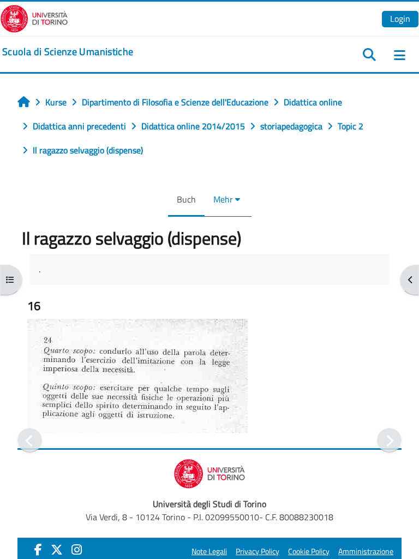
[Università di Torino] (34, 17)
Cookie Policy (309, 551)
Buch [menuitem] (186, 199)
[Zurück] (29, 440)
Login (400, 18)
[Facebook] (38, 549)
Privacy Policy (257, 551)
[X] (56, 549)
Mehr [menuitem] (223, 199)
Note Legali (209, 551)
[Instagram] (76, 549)
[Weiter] (389, 440)
